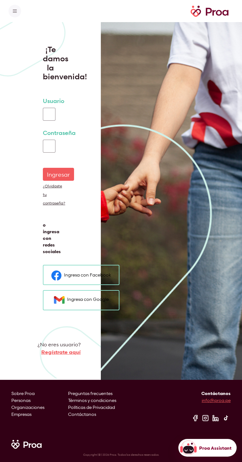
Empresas (21, 414)
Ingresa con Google (88, 299)
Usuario (53, 100)
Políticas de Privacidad (91, 407)
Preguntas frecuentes (90, 393)
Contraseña (59, 132)
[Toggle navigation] (15, 11)
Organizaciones (27, 407)
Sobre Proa (23, 393)
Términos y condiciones (92, 400)
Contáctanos (82, 414)
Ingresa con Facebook (87, 275)
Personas (21, 400)
